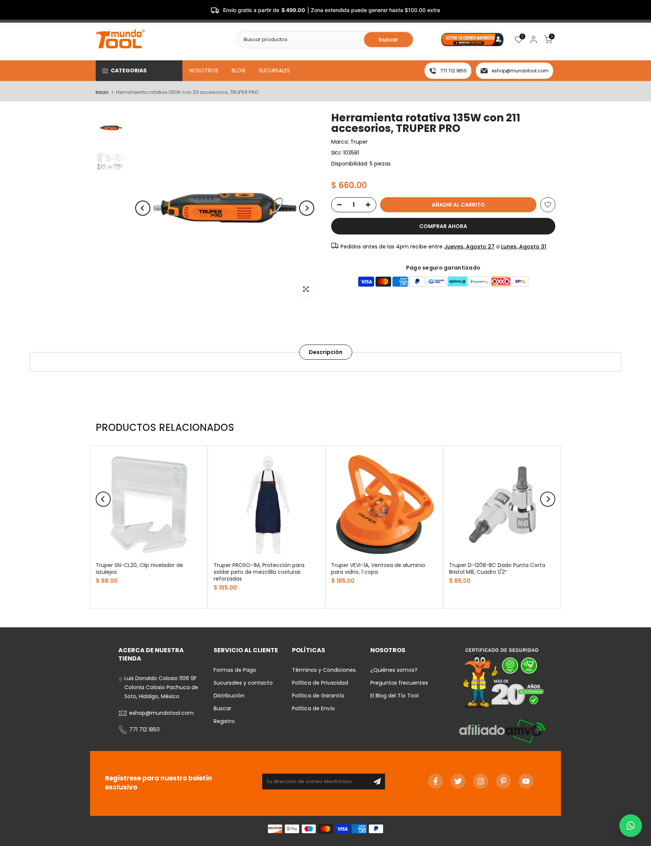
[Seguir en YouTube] (525, 781)
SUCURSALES (274, 70)
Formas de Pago (235, 670)
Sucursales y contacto (243, 683)
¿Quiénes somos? (393, 670)
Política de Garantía (318, 695)
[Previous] (142, 208)
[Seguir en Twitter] (458, 781)
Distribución (229, 695)
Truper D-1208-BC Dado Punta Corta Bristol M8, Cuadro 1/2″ (497, 568)
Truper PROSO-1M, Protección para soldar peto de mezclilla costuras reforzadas (259, 571)
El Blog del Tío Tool (394, 695)
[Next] (306, 208)
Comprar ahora (443, 226)
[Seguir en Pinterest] (503, 781)
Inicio (102, 92)
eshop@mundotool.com (520, 70)
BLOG (239, 70)
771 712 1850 (453, 70)
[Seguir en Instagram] (480, 781)
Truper (359, 142)
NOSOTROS (204, 70)
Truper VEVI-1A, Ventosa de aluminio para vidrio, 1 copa (378, 568)
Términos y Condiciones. (324, 670)
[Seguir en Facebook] (435, 781)
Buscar (222, 708)
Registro (224, 721)
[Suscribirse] (377, 781)
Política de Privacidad (320, 683)
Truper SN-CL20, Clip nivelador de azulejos (139, 568)
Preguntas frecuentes (399, 683)
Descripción (325, 352)
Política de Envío (313, 708)
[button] (630, 825)
